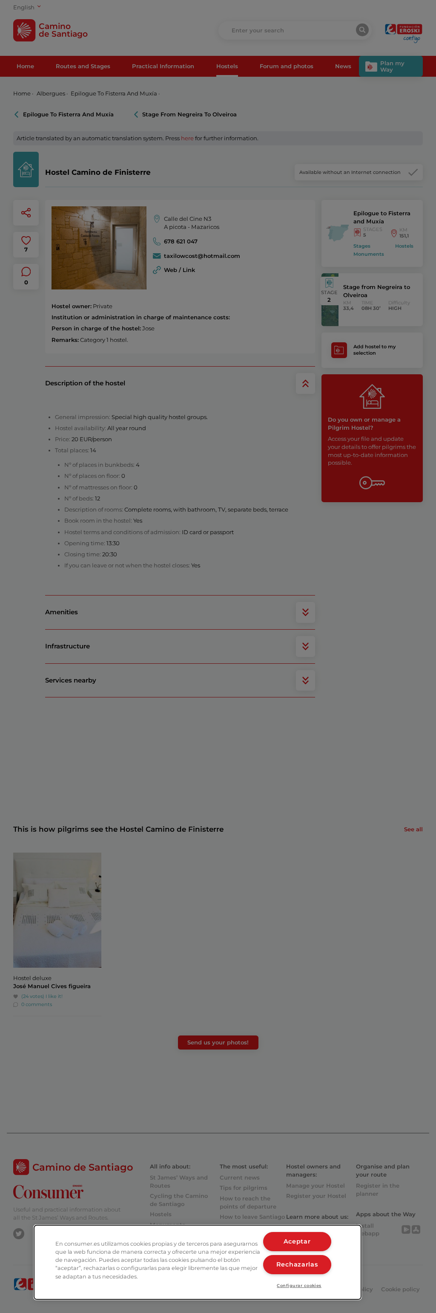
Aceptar (297, 1241)
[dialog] (197, 1262)
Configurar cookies (299, 1285)
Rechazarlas (297, 1264)
